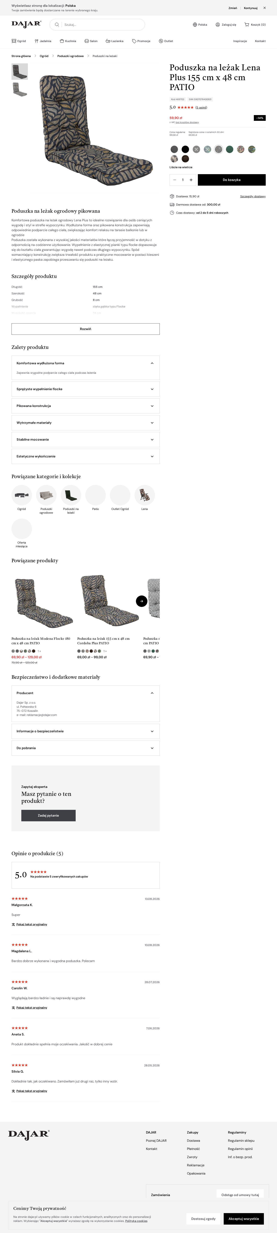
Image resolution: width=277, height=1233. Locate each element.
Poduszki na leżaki (105, 56)
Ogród (44, 56)
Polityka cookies (136, 1221)
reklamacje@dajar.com (42, 715)
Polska (202, 24)
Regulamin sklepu (241, 1140)
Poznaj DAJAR (156, 1140)
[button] (86, 363)
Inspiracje (240, 41)
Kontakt (260, 41)
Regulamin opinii (240, 1149)
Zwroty (192, 1157)
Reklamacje (195, 1165)
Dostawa (193, 1140)
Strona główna (21, 56)
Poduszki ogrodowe (70, 56)
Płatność (193, 1149)
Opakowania (196, 1173)
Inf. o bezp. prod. (240, 1157)
